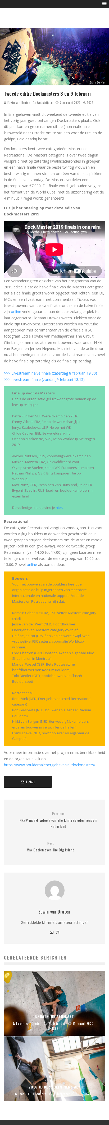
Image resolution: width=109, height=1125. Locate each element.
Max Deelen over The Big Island (51, 846)
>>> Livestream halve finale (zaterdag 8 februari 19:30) (50, 373)
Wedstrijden (45, 102)
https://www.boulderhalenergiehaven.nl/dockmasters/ (49, 764)
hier (59, 507)
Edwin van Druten (18, 102)
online (16, 311)
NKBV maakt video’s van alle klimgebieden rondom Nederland (58, 820)
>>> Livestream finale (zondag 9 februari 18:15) (44, 379)
